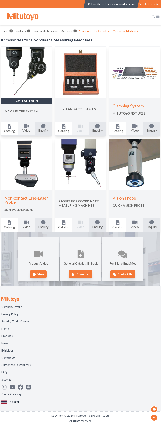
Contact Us (8, 357)
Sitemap (6, 379)
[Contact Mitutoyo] (30, 387)
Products (20, 31)
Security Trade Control (15, 321)
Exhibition (7, 350)
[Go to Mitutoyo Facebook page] (22, 387)
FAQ (4, 372)
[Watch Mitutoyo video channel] (14, 387)
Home (4, 31)
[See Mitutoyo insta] (5, 387)
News (4, 343)
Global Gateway (11, 394)
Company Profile (11, 306)
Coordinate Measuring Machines (52, 31)
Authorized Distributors (16, 365)
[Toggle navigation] (158, 16)
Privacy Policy (9, 314)
